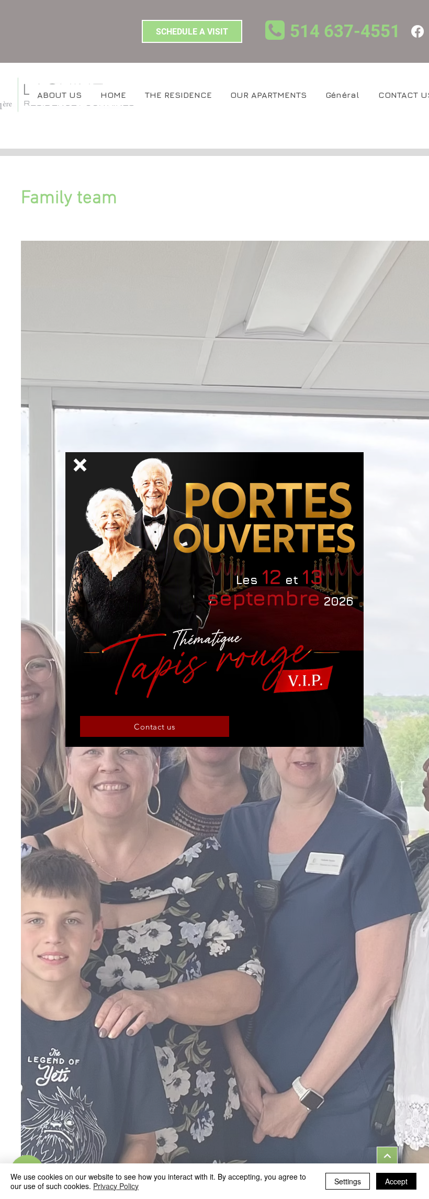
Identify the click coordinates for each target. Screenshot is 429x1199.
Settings (347, 1181)
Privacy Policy (116, 1186)
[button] (80, 465)
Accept (396, 1181)
